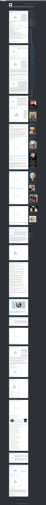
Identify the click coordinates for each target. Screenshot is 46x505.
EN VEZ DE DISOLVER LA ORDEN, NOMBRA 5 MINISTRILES (18, 79)
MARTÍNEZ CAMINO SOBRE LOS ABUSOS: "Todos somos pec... (32, 48)
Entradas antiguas (25, 497)
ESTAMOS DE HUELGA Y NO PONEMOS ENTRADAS (32, 52)
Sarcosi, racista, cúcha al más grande (32, 81)
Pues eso (11, 476)
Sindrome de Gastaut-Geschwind (14, 453)
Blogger (27, 503)
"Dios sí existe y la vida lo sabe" (14, 347)
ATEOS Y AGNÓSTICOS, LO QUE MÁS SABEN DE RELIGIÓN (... (32, 54)
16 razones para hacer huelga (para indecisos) (32, 72)
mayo (31, 91)
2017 (30, 37)
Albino (30, 233)
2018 (30, 36)
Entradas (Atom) (20, 499)
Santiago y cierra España (13, 367)
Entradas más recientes (12, 497)
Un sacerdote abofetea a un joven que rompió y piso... (32, 75)
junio (31, 90)
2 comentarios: (17, 106)
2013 (30, 40)
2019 (30, 35)
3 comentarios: (17, 138)
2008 (30, 96)
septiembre (32, 46)
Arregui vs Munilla (12, 488)
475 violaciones (13, 311)
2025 (30, 30)
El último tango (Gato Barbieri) (14, 172)
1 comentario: (18, 42)
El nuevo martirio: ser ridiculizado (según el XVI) (17, 188)
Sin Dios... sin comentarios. (14, 417)
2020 (30, 34)
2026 (30, 29)
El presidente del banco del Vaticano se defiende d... (32, 60)
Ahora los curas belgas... (32, 73)
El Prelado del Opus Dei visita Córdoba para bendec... (32, 85)
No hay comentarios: (18, 343)
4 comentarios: (17, 376)
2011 (30, 42)
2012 (30, 41)
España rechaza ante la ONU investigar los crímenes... (32, 63)
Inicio (19, 497)
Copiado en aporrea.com (13, 96)
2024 (30, 31)
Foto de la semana (32, 70)
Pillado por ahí (12, 328)
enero (31, 94)
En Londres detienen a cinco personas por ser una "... (32, 69)
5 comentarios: (17, 242)
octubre (31, 45)
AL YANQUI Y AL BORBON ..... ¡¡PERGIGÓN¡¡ (16, 25)
